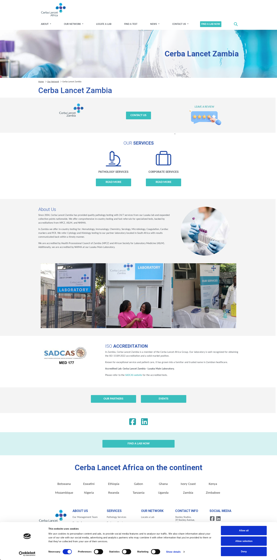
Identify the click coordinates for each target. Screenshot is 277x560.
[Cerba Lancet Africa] (53, 10)
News (154, 24)
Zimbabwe (213, 493)
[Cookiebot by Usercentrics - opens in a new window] (27, 553)
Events (163, 398)
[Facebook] (132, 422)
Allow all (244, 530)
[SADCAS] (65, 357)
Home (41, 82)
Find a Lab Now (210, 24)
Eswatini (89, 484)
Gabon (138, 484)
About (45, 24)
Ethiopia (113, 484)
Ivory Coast (188, 484)
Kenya (213, 484)
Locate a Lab (103, 24)
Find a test (130, 24)
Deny (244, 551)
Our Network (72, 24)
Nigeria (89, 493)
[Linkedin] (144, 422)
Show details (173, 551)
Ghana (163, 484)
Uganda (163, 493)
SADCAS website (134, 375)
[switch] (98, 551)
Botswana (64, 484)
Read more (113, 182)
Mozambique (64, 493)
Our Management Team (85, 517)
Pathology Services (116, 517)
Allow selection (243, 541)
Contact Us (179, 24)
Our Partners (113, 398)
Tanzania (138, 493)
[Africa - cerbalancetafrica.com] (52, 517)
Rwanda (113, 493)
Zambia (188, 493)
